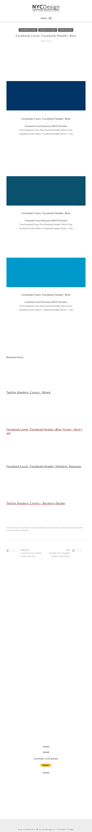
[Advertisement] (46, 64)
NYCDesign (13, 528)
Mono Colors (66, 30)
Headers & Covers (47, 30)
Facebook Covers (28, 30)
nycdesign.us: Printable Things (58, 829)
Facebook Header (20, 530)
